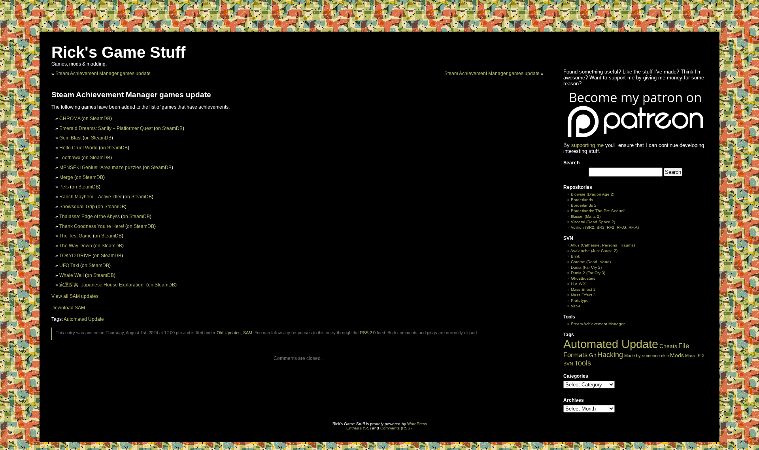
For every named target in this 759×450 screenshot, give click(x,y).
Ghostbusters (583, 278)
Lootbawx (69, 157)
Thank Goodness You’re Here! (91, 226)
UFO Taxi (69, 265)
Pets (64, 187)
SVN (568, 364)
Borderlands (582, 200)
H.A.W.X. (579, 284)
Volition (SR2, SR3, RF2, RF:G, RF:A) (605, 227)
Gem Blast (70, 138)
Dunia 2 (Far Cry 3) (588, 273)
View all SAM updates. (75, 296)
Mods (677, 355)
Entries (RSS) (358, 428)
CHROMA (69, 118)
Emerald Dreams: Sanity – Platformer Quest (106, 128)
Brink (575, 256)
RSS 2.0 (368, 332)
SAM (247, 332)
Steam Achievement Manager (598, 324)
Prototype (580, 300)
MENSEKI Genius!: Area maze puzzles (100, 167)
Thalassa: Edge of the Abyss (89, 216)
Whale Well (71, 275)
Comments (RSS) (396, 428)
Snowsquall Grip (77, 206)
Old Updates (229, 332)
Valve (576, 306)
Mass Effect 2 (583, 289)
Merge (66, 177)
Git (592, 355)
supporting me (587, 145)
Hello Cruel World (78, 148)
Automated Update (84, 319)
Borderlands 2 (584, 205)
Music (691, 355)
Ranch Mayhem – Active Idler (90, 197)
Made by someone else (646, 355)
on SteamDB (96, 118)
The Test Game (75, 236)
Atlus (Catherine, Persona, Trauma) (602, 245)
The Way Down (75, 246)
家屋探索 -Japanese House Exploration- (102, 285)
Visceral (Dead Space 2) (593, 222)
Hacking (610, 355)
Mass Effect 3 (583, 295)
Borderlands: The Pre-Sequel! (598, 211)
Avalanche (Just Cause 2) (593, 251)
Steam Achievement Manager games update (103, 73)
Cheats (668, 346)
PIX (701, 355)
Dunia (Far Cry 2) (586, 267)
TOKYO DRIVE (75, 255)
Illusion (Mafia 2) (585, 216)
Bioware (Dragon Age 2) (592, 194)
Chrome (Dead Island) (591, 262)
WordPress (417, 424)
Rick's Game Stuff (118, 52)
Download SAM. (68, 308)
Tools (582, 363)
